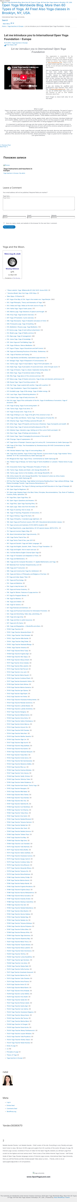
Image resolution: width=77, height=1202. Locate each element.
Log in (9, 1102)
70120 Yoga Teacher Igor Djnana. (17, 690)
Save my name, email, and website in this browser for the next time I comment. (31, 223)
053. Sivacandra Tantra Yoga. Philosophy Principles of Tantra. (27, 467)
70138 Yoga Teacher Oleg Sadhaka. (18, 745)
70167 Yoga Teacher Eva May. (16, 837)
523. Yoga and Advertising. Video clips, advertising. (23, 614)
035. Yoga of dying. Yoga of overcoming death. (22, 405)
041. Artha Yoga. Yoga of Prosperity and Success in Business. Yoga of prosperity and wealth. (37, 424)
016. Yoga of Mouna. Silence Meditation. (20, 345)
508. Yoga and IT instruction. (16, 568)
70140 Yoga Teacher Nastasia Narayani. (20, 751)
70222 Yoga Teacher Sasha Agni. (17, 1006)
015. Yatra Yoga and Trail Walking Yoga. (19, 342)
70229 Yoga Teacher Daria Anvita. (18, 1027)
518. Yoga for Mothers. (14, 598)
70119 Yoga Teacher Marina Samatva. (19, 687)
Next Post (4, 146)
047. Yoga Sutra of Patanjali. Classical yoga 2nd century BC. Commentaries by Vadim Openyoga (38, 442)
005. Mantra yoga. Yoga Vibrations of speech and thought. (26, 311)
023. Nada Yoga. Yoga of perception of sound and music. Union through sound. (32, 367)
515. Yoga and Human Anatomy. (17, 589)
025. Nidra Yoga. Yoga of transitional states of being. (24, 373)
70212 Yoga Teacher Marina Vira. (17, 975)
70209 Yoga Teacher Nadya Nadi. (18, 966)
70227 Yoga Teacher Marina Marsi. (18, 1021)
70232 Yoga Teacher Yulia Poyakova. (19, 1036)
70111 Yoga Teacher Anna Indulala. (18, 663)
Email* (29, 215)
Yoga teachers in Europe (20, 43)
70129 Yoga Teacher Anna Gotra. (17, 718)
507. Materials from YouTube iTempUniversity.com (23, 565)
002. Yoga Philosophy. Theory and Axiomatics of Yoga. (24, 302)
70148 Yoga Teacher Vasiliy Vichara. (18, 776)
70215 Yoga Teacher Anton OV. (17, 984)
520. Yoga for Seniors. (14, 604)
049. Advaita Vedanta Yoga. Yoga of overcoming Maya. (25, 450)
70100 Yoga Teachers (14, 629)
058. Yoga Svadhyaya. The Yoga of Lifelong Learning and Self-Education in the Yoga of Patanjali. (38, 486)
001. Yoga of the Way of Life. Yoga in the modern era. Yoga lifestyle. (29, 299)
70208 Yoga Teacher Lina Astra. (17, 963)
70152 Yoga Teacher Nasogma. (17, 788)
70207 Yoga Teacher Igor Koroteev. (18, 960)
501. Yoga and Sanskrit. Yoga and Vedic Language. (23, 543)
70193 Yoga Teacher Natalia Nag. (17, 917)
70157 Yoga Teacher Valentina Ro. (18, 804)
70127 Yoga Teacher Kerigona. (16, 712)
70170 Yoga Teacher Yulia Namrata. (18, 846)
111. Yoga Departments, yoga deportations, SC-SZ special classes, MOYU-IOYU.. (33, 528)
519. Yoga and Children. (14, 601)
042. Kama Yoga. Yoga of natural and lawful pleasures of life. (26, 427)
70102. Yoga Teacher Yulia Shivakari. (19, 635)
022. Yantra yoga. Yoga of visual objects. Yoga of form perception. (28, 363)
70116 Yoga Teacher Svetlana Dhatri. (19, 678)
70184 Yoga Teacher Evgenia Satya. (18, 889)
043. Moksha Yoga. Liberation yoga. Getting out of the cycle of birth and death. (32, 430)
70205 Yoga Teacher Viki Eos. (16, 954)
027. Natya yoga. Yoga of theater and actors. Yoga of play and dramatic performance (34, 379)
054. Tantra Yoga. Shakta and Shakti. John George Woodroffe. (27, 470)
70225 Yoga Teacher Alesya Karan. (18, 1015)
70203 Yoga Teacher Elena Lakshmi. (18, 948)
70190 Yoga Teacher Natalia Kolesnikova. (20, 908)
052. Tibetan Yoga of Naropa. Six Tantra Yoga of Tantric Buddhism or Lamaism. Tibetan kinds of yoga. (40, 462)
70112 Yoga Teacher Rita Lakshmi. (18, 666)
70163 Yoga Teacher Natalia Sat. (17, 825)
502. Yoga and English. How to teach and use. (21, 549)
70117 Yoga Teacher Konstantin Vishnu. (19, 681)
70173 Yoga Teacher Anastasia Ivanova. (20, 856)
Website (53, 215)
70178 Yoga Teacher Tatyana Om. (18, 871)
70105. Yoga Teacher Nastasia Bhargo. (19, 644)
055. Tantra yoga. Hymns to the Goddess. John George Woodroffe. (28, 473)
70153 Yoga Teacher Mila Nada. (17, 791)
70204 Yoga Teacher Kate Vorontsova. (19, 951)
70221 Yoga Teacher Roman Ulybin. (18, 1003)
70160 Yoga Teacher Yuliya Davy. (18, 813)
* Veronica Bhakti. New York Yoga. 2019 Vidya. (22, 293)
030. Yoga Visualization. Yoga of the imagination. (22, 388)
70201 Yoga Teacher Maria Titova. (18, 941)
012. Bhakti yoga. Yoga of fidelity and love (20, 333)
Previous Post (5, 145)
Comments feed (12, 1108)
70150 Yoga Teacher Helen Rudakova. (19, 782)
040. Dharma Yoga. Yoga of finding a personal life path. (25, 421)
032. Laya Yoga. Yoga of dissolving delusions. (21, 394)
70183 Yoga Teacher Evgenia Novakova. (20, 886)
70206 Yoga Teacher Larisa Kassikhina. (19, 957)
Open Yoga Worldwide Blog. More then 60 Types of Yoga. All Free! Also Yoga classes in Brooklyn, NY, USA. (36, 9)
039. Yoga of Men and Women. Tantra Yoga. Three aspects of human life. (30, 418)
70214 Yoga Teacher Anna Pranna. (18, 981)
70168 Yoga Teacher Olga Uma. (17, 840)
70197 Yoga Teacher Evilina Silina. (18, 929)
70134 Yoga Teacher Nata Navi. (17, 733)
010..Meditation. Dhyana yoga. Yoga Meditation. (22, 327)
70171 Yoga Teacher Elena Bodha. (18, 850)
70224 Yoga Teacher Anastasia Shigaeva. (20, 1012)
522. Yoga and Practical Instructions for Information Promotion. (27, 611)
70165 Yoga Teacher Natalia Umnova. (19, 831)
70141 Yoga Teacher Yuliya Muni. (17, 755)
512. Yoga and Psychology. (15, 580)
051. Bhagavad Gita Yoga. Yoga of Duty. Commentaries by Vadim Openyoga (31, 458)
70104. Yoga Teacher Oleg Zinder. (18, 641)
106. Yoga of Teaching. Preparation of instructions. (23, 513)
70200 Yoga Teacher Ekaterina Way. (18, 938)
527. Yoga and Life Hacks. (15, 623)
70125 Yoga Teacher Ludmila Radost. (19, 706)
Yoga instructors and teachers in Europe (17, 170)
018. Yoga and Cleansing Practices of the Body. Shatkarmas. (26, 351)
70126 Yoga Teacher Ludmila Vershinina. (20, 709)
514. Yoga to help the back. (15, 586)
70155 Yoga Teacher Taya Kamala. (18, 797)
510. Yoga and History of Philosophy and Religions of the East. (27, 574)
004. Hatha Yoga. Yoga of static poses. (19, 308)
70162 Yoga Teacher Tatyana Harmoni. (19, 822)
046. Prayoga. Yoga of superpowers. (18, 439)
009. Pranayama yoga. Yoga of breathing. (20, 324)
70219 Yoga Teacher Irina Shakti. (17, 997)
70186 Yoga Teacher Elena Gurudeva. (19, 895)
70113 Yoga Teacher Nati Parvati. (17, 669)
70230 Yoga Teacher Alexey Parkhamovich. (21, 1030)
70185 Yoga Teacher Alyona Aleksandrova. (20, 892)
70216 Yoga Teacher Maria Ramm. (18, 987)
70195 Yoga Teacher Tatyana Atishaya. (19, 923)
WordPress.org (11, 1111)
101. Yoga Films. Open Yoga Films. (17, 497)
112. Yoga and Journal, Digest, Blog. (18, 531)
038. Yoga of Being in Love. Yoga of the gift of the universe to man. (28, 415)
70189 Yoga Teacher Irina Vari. (16, 905)
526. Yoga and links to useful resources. (19, 620)
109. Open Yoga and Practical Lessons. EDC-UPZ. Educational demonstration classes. (34, 522)
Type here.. (6, 196)
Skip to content (5, 1)
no (7, 1049)
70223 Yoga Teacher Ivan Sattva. (18, 1009)
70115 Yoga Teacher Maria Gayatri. (18, 675)
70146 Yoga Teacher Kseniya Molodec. (19, 770)
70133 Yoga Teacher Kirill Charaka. (18, 730)
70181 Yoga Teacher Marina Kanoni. (18, 880)
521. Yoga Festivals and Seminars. (17, 608)
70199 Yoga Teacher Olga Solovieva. (19, 935)
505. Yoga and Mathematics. (16, 559)
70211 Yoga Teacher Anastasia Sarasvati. (20, 972)
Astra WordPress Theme (62, 1197)
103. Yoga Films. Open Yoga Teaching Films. (21, 503)
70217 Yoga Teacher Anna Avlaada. (18, 990)
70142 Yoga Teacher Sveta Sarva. (18, 758)
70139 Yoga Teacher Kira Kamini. (17, 748)
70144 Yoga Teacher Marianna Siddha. (19, 764)
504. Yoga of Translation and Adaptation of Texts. (23, 555)
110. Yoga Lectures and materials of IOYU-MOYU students (25, 525)
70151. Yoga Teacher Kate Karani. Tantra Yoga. (22, 785)
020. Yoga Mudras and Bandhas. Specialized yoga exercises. (26, 357)
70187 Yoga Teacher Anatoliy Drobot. (19, 899)
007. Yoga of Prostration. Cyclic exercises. (20, 318)
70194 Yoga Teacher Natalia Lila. (17, 920)
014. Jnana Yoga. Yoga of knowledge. (19, 339)
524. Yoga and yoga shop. (15, 617)
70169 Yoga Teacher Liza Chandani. (18, 843)
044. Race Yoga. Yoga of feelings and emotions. (22, 433)
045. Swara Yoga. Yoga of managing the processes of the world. (27, 436)
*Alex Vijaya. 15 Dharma (14, 296)
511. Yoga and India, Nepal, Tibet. (17, 577)
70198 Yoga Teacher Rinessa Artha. (18, 932)
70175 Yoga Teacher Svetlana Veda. (18, 862)
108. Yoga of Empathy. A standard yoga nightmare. (23, 519)
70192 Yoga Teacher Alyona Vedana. (18, 914)
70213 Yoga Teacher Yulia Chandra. (18, 978)
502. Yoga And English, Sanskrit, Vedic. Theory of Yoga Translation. (28, 546)
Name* (5, 215)
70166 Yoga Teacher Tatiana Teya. (18, 834)
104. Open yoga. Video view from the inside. (21, 506)
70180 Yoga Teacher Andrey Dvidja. (18, 877)
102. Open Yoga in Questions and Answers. (20, 500)
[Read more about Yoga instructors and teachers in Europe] (6, 165)
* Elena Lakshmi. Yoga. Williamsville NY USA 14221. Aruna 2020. (27, 290)
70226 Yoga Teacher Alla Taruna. (17, 1018)
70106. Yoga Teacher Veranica (17, 647)
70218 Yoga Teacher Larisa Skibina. (18, 994)
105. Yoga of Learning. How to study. (19, 510)
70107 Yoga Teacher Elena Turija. (17, 650)
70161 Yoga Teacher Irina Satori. (17, 816)
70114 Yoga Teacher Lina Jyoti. (17, 672)
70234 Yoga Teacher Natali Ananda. (18, 1042)
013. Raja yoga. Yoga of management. (19, 336)
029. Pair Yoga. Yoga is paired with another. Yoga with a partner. (27, 385)
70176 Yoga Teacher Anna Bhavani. (18, 865)
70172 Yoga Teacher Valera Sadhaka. (19, 853)
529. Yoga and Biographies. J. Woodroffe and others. (24, 626)
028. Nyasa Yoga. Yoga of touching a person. (21, 382)
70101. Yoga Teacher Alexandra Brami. (19, 632)
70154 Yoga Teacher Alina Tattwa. (18, 794)
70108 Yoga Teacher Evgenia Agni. (18, 654)
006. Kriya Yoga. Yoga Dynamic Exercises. (20, 315)
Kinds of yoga (11, 1046)
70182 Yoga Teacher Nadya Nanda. (18, 883)
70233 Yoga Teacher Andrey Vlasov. (18, 1039)
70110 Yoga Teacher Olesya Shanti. (18, 660)
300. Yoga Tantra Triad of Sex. (17, 537)
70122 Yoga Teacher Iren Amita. (17, 696)
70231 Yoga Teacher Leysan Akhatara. (19, 1033)
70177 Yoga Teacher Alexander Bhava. (19, 868)
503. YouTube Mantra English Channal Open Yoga (23, 552)
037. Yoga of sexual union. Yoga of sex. (19, 411)
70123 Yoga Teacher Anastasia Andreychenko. (22, 699)
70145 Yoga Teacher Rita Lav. (16, 767)
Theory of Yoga (12, 1055)
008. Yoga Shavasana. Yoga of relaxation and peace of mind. (26, 321)
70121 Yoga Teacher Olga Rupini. (17, 693)
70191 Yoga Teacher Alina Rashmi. (18, 911)
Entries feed (10, 1105)
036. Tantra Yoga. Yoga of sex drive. (18, 408)
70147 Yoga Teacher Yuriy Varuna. (18, 773)
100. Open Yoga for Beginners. (16, 489)
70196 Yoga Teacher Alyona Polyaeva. (19, 926)
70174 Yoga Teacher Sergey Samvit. (18, 859)
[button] (5, 20)
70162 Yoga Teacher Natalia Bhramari (19, 819)
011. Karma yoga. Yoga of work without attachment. (23, 330)
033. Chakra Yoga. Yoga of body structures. (21, 397)
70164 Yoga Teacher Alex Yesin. (17, 828)
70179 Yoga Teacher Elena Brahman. (19, 874)
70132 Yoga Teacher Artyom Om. (17, 727)
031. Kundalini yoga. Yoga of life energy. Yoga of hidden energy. (27, 391)
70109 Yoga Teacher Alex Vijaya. (17, 657)
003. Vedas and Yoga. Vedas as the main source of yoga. (25, 305)
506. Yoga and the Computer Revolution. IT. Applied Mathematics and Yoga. (31, 562)
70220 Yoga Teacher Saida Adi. (17, 1000)
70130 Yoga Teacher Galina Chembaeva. (20, 721)
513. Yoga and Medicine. (14, 583)
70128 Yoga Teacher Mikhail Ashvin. (18, 715)
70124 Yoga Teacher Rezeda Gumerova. (20, 702)
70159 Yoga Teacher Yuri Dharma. (18, 810)
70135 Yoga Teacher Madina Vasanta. (19, 736)
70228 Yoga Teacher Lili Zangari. (17, 1024)
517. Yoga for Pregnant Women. (17, 595)
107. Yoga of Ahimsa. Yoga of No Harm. (19, 516)
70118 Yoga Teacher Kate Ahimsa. (18, 684)
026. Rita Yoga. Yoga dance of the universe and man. (24, 376)
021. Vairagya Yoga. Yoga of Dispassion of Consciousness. (25, 360)
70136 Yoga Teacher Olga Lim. (17, 739)
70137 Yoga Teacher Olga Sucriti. (17, 742)
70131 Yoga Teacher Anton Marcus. (18, 724)
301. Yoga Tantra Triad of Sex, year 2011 (20, 540)
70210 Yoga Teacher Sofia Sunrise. (18, 969)
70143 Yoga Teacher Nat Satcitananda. (19, 761)
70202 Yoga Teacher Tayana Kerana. (19, 944)
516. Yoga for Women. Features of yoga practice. (22, 592)
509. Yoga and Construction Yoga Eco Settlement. (23, 571)
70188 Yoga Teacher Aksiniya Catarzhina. (20, 902)
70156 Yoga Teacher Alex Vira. (16, 800)
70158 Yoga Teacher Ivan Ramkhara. (18, 807)
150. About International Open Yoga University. (22, 534)
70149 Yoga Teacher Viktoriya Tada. (18, 779)
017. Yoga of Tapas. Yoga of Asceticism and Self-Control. (25, 348)
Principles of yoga (12, 1052)
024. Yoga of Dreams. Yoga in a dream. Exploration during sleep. (27, 370)
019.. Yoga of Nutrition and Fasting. (18, 354)
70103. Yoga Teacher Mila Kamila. (18, 638)
